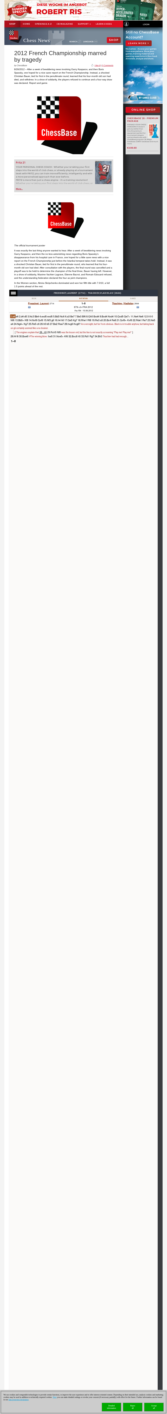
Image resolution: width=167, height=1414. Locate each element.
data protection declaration (18, 1400)
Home (26, 24)
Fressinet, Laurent (38, 303)
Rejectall (132, 1407)
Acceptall (154, 1407)
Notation (83, 298)
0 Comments (107, 65)
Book (34, 298)
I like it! (98, 65)
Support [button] (83, 24)
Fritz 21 (20, 162)
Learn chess (104, 24)
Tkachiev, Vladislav (123, 303)
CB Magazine (65, 24)
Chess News (36, 40)
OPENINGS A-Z (43, 24)
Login (146, 24)
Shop (12, 24)
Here (55, 1397)
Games (133, 298)
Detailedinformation (111, 1407)
